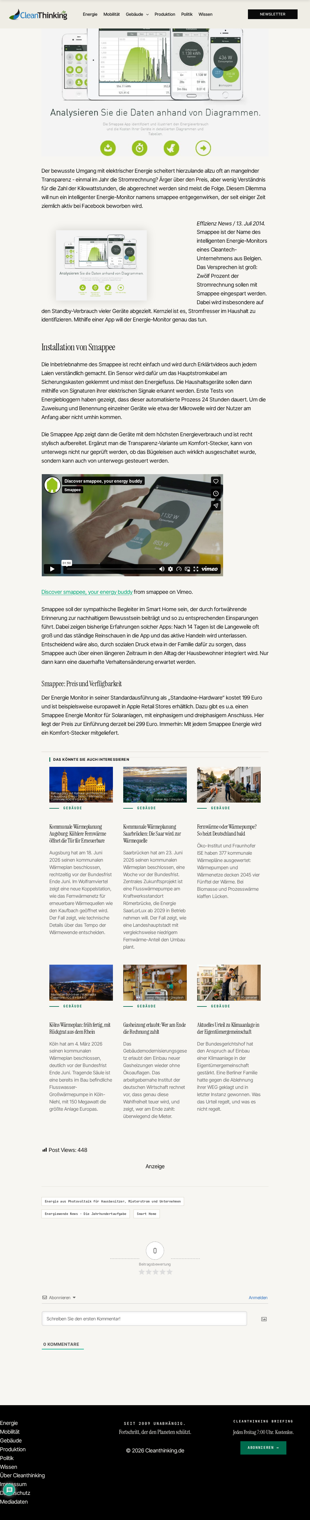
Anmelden (258, 1297)
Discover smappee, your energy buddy (87, 592)
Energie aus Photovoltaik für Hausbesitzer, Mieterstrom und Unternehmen (113, 1201)
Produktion (13, 1449)
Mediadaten (14, 1501)
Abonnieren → (263, 1447)
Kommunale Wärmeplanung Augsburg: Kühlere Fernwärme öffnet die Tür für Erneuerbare (77, 833)
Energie (9, 1423)
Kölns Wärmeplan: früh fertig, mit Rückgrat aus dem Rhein (79, 1028)
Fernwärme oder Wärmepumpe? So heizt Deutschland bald (226, 830)
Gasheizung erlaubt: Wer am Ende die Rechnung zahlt (154, 1028)
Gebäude (11, 1440)
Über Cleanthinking (22, 1475)
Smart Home (146, 1214)
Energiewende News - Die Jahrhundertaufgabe (86, 1214)
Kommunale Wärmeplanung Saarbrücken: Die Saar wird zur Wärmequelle (152, 833)
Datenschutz (15, 1493)
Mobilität (10, 1432)
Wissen (8, 1467)
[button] (146, 14)
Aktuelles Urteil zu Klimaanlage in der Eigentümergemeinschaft (228, 1028)
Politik (7, 1458)
